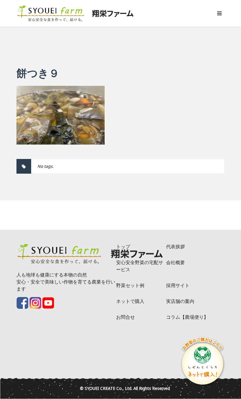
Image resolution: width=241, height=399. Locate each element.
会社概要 (175, 262)
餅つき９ (37, 73)
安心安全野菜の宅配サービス (139, 266)
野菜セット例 (130, 285)
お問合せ (125, 317)
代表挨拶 (175, 246)
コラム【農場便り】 (187, 317)
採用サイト (178, 285)
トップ (123, 246)
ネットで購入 (130, 301)
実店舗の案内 (180, 301)
